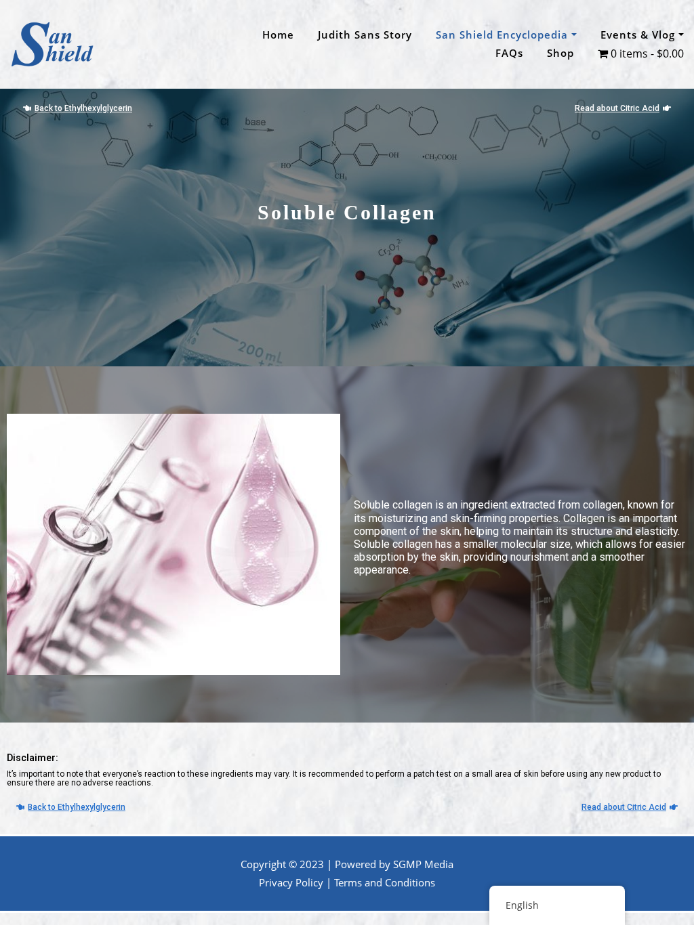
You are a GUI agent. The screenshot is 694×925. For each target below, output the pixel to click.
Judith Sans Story (365, 34)
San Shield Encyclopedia (503, 34)
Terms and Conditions (384, 882)
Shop (560, 53)
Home (278, 34)
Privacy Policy (291, 882)
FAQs (509, 53)
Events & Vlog (639, 34)
